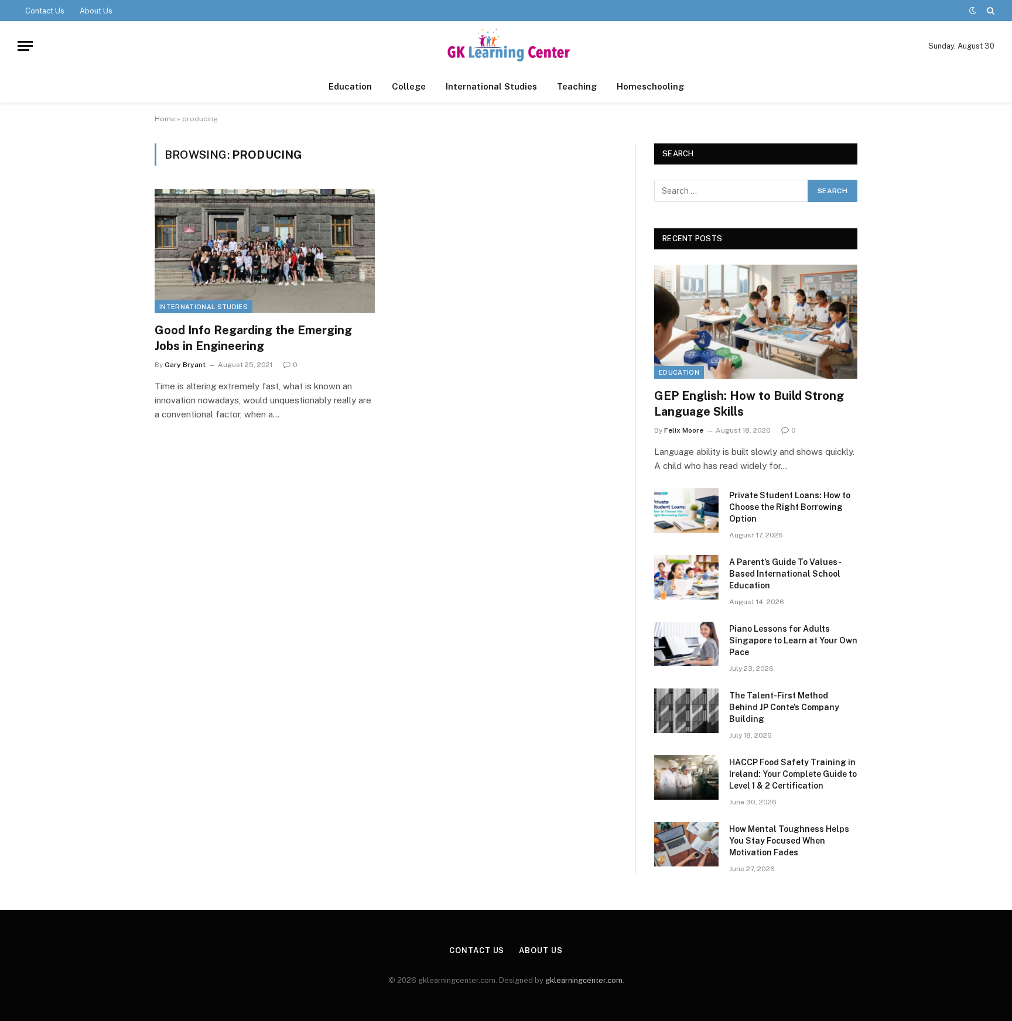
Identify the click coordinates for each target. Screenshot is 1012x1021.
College (409, 86)
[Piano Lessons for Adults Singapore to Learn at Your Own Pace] (686, 644)
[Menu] (25, 46)
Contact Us (44, 10)
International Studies (491, 86)
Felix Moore (683, 430)
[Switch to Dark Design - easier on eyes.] (972, 10)
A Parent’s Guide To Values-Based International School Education (785, 573)
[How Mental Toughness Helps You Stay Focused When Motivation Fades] (686, 844)
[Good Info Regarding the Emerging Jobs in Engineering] (265, 251)
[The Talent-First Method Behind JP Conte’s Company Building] (686, 710)
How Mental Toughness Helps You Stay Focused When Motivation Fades (789, 840)
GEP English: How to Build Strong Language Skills (749, 404)
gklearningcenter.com (584, 980)
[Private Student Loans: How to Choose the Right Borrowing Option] (686, 510)
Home (165, 119)
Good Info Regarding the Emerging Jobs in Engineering (253, 338)
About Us (96, 10)
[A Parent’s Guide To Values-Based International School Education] (686, 577)
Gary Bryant (185, 365)
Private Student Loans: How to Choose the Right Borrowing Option (789, 507)
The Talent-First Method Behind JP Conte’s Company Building (784, 707)
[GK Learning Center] (506, 46)
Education (350, 86)
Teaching (577, 86)
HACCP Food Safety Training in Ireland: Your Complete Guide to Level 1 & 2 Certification (793, 774)
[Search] (989, 10)
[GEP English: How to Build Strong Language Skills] (755, 322)
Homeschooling (650, 86)
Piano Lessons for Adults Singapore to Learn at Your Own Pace (793, 640)
